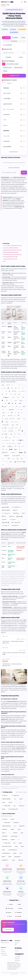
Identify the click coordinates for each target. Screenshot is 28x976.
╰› (12, 385)
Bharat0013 (22, 826)
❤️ (9, 403)
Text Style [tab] (6, 37)
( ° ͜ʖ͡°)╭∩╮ (10, 446)
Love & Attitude (18, 956)
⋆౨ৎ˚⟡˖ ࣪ (4, 446)
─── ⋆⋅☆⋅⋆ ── (22, 391)
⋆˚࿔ (10, 394)
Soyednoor (5, 829)
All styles (5, 71)
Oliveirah (15, 832)
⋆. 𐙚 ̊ (14, 437)
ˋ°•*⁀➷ (8, 385)
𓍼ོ (24, 434)
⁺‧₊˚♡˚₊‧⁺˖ (9, 459)
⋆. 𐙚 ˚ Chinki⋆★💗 (15, 795)
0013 (21, 853)
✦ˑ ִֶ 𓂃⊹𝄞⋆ (16, 459)
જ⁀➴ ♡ (14, 391)
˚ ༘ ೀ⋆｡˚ (4, 416)
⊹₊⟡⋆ (15, 400)
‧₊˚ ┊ (23, 388)
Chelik (16, 846)
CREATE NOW (9, 929)
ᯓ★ (8, 388)
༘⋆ (20, 406)
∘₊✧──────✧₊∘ (10, 443)
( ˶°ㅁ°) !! (10, 431)
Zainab (21, 799)
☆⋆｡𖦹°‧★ (4, 434)
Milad (22, 846)
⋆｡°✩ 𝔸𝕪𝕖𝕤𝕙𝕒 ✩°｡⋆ (16, 507)
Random (9, 57)
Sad (15, 805)
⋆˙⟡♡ (10, 434)
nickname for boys (7, 67)
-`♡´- (23, 397)
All (3, 64)
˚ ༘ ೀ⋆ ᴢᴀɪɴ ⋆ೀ (5, 525)
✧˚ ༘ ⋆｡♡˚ (10, 428)
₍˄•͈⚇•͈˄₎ (10, 462)
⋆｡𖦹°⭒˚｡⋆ (18, 419)
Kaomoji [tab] (14, 41)
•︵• (18, 437)
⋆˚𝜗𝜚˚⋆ (21, 400)
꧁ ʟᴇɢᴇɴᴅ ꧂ (6, 522)
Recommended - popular (12, 64)
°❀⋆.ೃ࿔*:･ (4, 406)
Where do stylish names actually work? (13, 254)
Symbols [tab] (15, 37)
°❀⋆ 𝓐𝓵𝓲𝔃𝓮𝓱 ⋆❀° (16, 522)
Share (23, 172)
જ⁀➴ (3, 385)
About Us (3, 949)
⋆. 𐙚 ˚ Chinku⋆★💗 (6, 805)
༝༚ (20, 425)
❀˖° (6, 437)
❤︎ (2, 400)
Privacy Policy (3, 953)
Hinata (15, 853)
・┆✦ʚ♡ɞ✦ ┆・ (10, 409)
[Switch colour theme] (22, 2)
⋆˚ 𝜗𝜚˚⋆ (7, 422)
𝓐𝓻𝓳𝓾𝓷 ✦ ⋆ (4, 519)
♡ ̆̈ (15, 446)
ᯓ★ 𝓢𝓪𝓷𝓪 (11, 516)
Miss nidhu (21, 860)
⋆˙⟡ (6, 391)
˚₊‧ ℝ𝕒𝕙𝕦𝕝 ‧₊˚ (15, 510)
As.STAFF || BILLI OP (13, 850)
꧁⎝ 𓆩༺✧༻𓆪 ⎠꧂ (19, 462)
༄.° (12, 413)
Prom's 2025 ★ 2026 (13, 809)
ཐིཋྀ (25, 452)
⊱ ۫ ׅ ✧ (23, 385)
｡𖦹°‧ (19, 394)
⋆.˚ (11, 400)
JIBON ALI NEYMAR (6, 799)
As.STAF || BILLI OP (6, 853)
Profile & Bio (17, 958)
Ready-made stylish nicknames (11, 252)
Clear (21, 57)
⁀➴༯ (15, 394)
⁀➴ (19, 385)
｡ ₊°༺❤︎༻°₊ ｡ (20, 440)
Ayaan (4, 850)
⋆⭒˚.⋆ (3, 409)
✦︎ (6, 449)
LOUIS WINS (5, 836)
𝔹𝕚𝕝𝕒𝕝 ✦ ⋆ (4, 516)
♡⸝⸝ (24, 419)
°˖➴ (12, 388)
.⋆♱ (3, 465)
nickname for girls (18, 67)
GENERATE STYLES (14, 75)
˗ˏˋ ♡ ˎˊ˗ (7, 400)
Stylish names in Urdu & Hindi (10, 259)
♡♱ (22, 459)
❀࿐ (15, 449)
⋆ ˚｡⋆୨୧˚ (4, 431)
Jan (15, 799)
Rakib (10, 856)
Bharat (4, 856)
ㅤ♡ (20, 428)
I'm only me (5, 795)
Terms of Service (4, 955)
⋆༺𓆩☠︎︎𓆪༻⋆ (5, 425)
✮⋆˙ (18, 397)
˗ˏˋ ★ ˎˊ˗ (4, 413)
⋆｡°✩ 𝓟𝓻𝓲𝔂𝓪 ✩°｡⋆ (6, 513)
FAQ (5, 261)
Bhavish (13, 839)
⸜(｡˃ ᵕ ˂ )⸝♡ (5, 419)
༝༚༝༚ (9, 406)
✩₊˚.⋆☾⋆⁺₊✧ (14, 422)
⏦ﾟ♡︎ (24, 406)
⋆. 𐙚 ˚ (6, 394)
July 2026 (17, 950)
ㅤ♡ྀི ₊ (18, 416)
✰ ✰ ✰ (19, 443)
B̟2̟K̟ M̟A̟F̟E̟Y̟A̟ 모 (18, 856)
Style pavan (5, 839)
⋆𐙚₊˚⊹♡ (10, 416)
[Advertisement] (14, 226)
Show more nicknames (14, 167)
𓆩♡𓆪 (17, 425)
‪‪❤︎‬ (2, 422)
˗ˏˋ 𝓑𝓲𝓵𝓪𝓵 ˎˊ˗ (23, 513)
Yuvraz (4, 802)
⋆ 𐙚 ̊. (3, 449)
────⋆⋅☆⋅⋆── (6, 440)
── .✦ (3, 388)
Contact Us (3, 951)
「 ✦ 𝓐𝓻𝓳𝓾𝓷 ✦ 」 (13, 519)
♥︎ (22, 431)
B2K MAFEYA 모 (5, 860)
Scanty (13, 819)
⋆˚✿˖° (19, 403)
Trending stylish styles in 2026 (11, 256)
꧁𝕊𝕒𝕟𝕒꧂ (19, 516)
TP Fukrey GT (22, 805)
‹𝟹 (8, 413)
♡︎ (19, 446)
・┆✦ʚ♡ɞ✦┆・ (6, 455)
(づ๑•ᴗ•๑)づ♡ (16, 455)
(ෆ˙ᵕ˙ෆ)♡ (4, 428)
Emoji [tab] (23, 37)
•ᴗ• (2, 437)
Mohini (4, 809)
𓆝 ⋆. (3, 459)
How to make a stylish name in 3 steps (13, 245)
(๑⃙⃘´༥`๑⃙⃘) (20, 452)
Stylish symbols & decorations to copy (12, 250)
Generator (3, 4)
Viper (22, 832)
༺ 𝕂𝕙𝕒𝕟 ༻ (15, 525)
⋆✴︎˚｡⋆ (13, 397)
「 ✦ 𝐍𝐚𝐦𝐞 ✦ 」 (6, 397)
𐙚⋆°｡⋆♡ (12, 419)
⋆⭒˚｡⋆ (23, 446)
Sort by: (3, 82)
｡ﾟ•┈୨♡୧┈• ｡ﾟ (13, 452)
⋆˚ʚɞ (12, 425)
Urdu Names (17, 960)
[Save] (24, 88)
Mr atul (11, 802)
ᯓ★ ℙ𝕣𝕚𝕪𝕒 (16, 513)
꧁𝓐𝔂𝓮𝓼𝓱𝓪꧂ (5, 507)
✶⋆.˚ (16, 428)
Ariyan (14, 860)
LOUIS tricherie (14, 836)
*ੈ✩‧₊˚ (19, 434)
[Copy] (21, 88)
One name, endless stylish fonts (11, 248)
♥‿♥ (10, 449)
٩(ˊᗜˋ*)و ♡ (5, 452)
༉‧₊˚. (22, 409)
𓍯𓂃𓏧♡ (15, 406)
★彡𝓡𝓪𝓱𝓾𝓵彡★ (6, 510)
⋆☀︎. (13, 440)
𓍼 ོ (3, 462)
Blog (8, 4)
